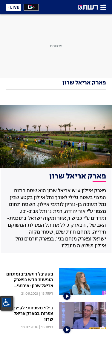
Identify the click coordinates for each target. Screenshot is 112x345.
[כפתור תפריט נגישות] (6, 302)
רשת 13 (47, 293)
